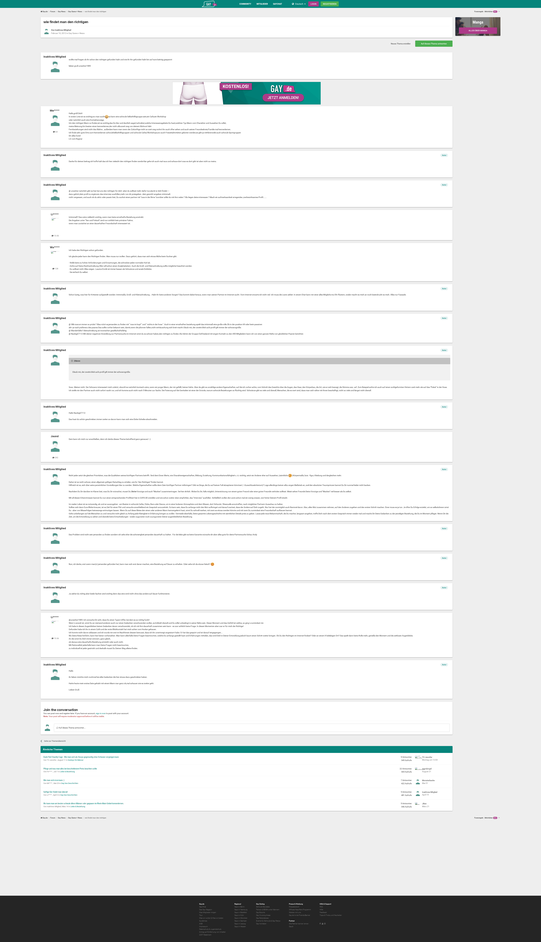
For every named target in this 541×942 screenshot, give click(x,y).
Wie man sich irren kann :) (53, 780)
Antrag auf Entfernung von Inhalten (212, 932)
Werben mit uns (295, 912)
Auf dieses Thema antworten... (72, 728)
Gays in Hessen (240, 926)
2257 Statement (205, 935)
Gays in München (240, 918)
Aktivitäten (491, 12)
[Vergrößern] (106, 116)
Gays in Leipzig (240, 924)
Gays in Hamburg (240, 910)
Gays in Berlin (239, 907)
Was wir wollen (204, 918)
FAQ (321, 907)
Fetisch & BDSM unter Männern (267, 910)
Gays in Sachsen (240, 921)
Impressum (203, 926)
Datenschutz (204, 929)
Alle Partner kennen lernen (299, 924)
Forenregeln (478, 12)
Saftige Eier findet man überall (55, 792)
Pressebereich (294, 907)
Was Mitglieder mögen (207, 912)
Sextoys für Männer (75, 760)
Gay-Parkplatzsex (262, 918)
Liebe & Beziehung (67, 772)
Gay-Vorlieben (261, 924)
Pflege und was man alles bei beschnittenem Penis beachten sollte (70, 768)
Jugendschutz (215, 929)
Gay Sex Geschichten (69, 783)
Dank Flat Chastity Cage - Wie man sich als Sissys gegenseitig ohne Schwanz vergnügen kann (81, 757)
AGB (200, 924)
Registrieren (329, 4)
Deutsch (299, 4)
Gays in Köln (239, 915)
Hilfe (321, 910)
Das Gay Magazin (205, 910)
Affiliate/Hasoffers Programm (300, 910)
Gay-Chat (202, 907)
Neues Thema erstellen (401, 44)
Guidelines (203, 921)
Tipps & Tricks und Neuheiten (331, 915)
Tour (201, 915)
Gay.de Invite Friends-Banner (299, 915)
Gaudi (291, 926)
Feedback (323, 912)
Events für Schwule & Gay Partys (268, 921)
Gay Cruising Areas (263, 915)
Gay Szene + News (76, 33)
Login (313, 4)
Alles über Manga (478, 30)
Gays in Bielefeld (240, 912)
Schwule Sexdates (263, 907)
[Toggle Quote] (72, 361)
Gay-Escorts (260, 912)
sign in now (101, 713)
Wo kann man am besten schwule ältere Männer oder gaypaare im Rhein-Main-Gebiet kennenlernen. (83, 803)
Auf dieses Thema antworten (434, 44)
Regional (237, 904)
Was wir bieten (217, 918)
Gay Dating (260, 904)
